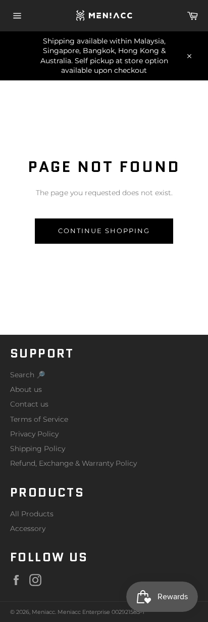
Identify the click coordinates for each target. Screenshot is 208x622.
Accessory (27, 528)
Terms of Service (39, 419)
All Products (32, 513)
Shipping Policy (37, 448)
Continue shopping (103, 231)
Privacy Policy (34, 433)
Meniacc (43, 611)
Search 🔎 (27, 374)
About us (26, 389)
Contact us (29, 404)
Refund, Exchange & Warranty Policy (73, 463)
